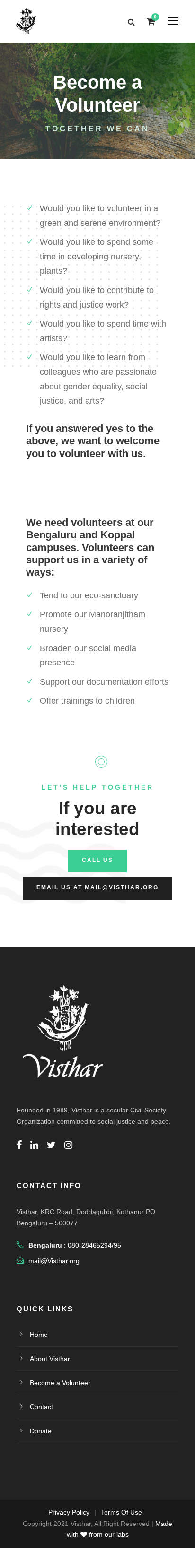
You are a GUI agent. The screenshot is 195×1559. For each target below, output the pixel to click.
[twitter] (51, 1145)
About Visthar (50, 1358)
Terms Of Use (121, 1512)
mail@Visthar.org (54, 1261)
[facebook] (19, 1145)
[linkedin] (34, 1145)
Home (39, 1334)
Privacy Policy (68, 1512)
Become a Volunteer (60, 1383)
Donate (41, 1431)
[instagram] (68, 1145)
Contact (41, 1407)
